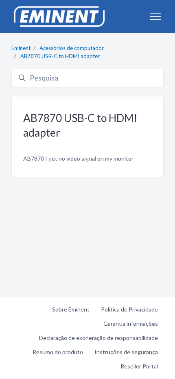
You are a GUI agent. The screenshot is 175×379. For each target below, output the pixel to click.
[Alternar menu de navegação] (155, 17)
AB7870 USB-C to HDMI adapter (60, 56)
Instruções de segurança (126, 352)
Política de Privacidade (129, 309)
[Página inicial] (59, 16)
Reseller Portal (139, 366)
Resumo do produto (58, 352)
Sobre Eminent (71, 309)
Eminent (21, 48)
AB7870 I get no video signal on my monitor (78, 158)
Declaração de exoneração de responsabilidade (98, 337)
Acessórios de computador (71, 48)
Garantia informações (130, 323)
